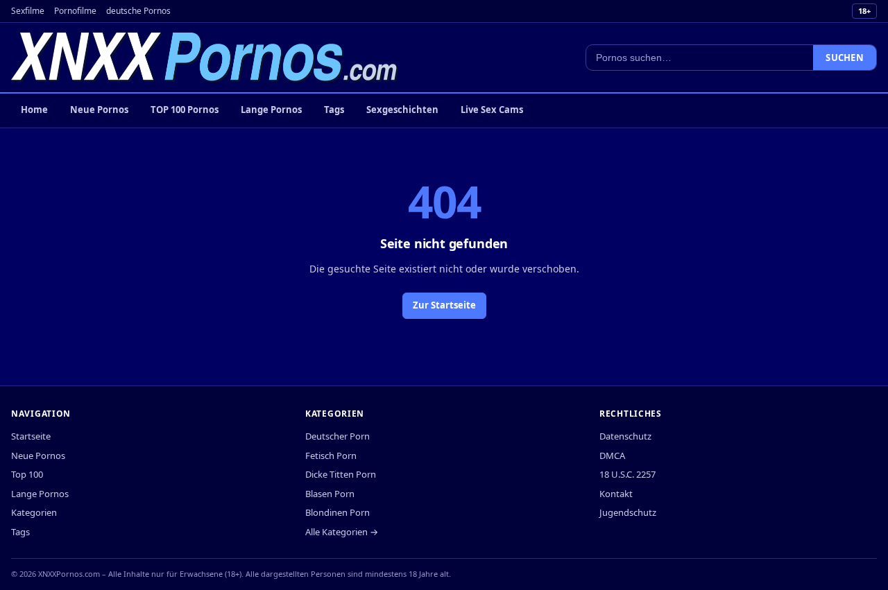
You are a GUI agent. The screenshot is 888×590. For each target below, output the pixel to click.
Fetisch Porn (331, 455)
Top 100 (27, 474)
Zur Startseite (444, 305)
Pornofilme (75, 11)
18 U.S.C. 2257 (627, 474)
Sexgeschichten (402, 109)
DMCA (612, 455)
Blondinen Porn (337, 512)
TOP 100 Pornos (185, 109)
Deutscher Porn (337, 436)
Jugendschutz (627, 512)
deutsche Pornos (138, 11)
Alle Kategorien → (341, 532)
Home (34, 109)
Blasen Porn (330, 493)
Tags (334, 109)
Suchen (845, 57)
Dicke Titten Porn (340, 474)
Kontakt (616, 493)
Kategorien (34, 512)
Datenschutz (625, 436)
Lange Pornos (271, 109)
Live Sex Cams (492, 109)
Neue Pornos (99, 109)
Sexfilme (27, 11)
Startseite (31, 436)
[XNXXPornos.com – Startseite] (204, 58)
